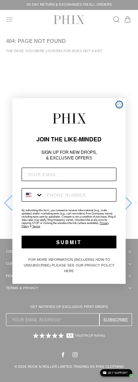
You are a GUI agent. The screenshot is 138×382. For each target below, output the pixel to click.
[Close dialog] (119, 104)
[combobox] (32, 195)
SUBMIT (69, 242)
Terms (36, 226)
